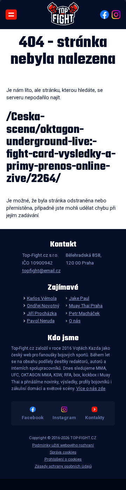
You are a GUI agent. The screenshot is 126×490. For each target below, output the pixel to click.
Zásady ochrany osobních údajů (63, 466)
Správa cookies (63, 452)
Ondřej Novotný (43, 305)
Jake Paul (79, 298)
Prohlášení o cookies (63, 459)
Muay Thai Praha (86, 305)
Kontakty (94, 417)
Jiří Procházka (41, 313)
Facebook (32, 417)
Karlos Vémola (41, 298)
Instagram (64, 417)
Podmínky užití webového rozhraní (63, 445)
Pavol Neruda (40, 320)
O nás (74, 320)
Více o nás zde (90, 388)
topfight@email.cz (41, 270)
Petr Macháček (84, 313)
